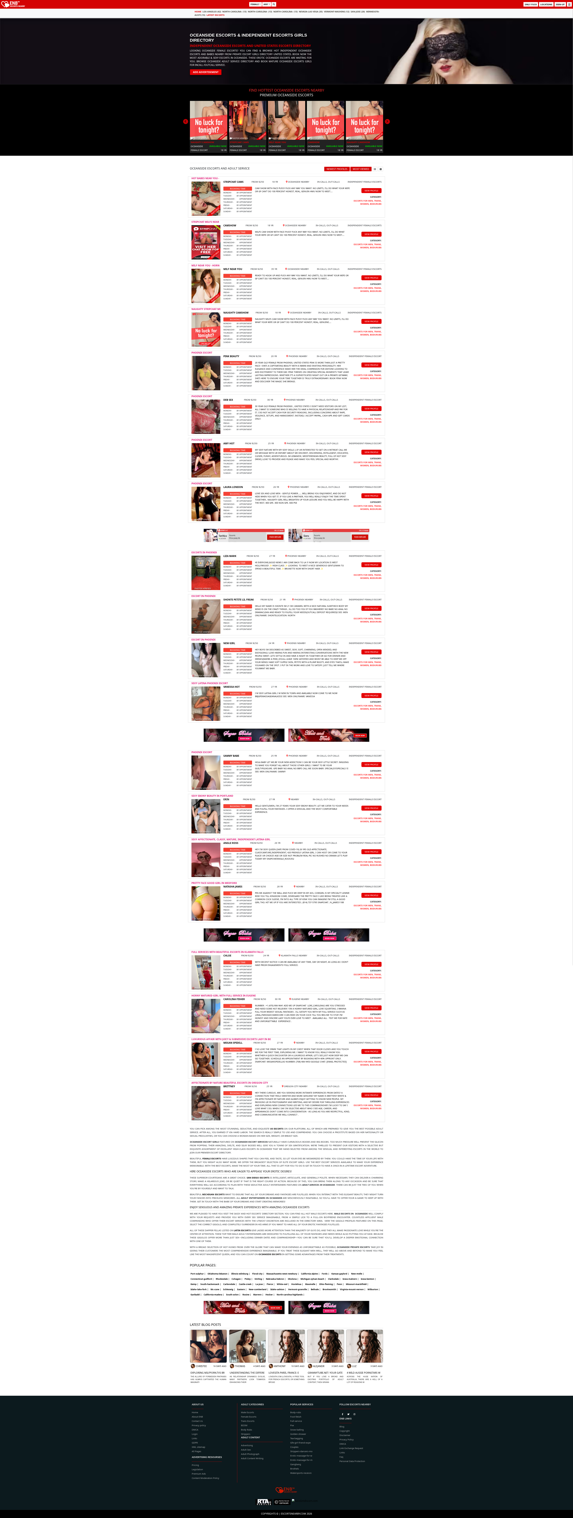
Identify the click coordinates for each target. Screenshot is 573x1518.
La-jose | (260, 1284)
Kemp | (194, 1284)
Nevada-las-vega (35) (311, 11)
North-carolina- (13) (234, 11)
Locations (546, 4)
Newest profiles (337, 169)
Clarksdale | (334, 1278)
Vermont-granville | (298, 1289)
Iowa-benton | (368, 1278)
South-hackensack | (210, 1284)
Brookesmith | (330, 1289)
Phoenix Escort (201, 352)
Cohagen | (237, 1278)
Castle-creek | (246, 1284)
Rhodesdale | (222, 1278)
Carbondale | (230, 1284)
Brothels (294, 1468)
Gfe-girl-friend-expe (300, 1442)
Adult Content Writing (252, 1458)
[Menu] (569, 4)
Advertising (247, 1445)
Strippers (245, 1433)
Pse (292, 1425)
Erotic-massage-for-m (301, 1459)
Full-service (296, 1420)
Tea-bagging (296, 1438)
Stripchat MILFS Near (205, 222)
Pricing (195, 1465)
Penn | (340, 1284)
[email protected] (336, 1061)
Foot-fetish (295, 1416)
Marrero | (258, 1294)
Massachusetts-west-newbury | (282, 1273)
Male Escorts (247, 1412)
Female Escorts (248, 1416)
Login (195, 1433)
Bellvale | (316, 1289)
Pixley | (248, 1278)
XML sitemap (198, 1446)
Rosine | (246, 1294)
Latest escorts (215, 14)
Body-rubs (295, 1412)
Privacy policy (199, 1425)
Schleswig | (229, 1289)
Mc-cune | (216, 1289)
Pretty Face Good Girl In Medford (214, 883)
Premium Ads (199, 1473)
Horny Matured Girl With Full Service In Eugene (223, 995)
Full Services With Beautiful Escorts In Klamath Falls (227, 952)
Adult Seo (246, 1449)
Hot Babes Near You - (205, 178)
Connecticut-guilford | (202, 1278)
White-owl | (283, 1284)
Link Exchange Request (351, 1448)
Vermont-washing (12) (336, 11)
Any (266, 4)
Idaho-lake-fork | (199, 1289)
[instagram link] (354, 1414)
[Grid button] (380, 169)
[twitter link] (342, 1414)
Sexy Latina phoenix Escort (209, 683)
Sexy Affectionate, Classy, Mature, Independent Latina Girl (230, 839)
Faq (341, 1456)
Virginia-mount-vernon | (352, 1289)
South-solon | (233, 1294)
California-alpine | (310, 1273)
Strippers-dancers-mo (301, 1451)
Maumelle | (311, 1284)
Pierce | (271, 1284)
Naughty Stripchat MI (205, 309)
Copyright (344, 1430)
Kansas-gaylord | (340, 1273)
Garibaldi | (196, 1294)
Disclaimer (344, 1435)
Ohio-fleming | (327, 1284)
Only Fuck (531, 4)
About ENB (197, 1416)
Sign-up (560, 4)
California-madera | (214, 1294)
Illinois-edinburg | (240, 1273)
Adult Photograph (250, 1453)
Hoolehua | (297, 1284)
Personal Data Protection (352, 1461)
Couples (294, 1446)
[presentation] (185, 121)
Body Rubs (246, 1429)
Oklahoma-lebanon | (218, 1273)
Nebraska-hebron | (276, 1278)
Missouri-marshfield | (357, 1284)
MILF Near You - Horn (205, 265)
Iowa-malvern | (351, 1278)
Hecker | (270, 1294)
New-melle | (357, 1273)
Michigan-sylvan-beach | (313, 1278)
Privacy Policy (346, 1439)
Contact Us (197, 1420)
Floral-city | (258, 1273)
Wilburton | (374, 1289)
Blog (341, 1426)
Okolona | (293, 1278)
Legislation (197, 1469)
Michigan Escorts (213, 1194)
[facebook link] (348, 1414)
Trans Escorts (247, 1420)
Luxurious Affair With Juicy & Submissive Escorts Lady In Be (231, 1039)
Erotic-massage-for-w (301, 1455)
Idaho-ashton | (278, 1289)
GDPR (195, 1442)
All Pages (196, 1451)
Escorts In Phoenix (204, 552)
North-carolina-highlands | (290, 1294)
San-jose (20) (358, 11)
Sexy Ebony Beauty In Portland (212, 795)
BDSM (244, 1425)
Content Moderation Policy (205, 1477)
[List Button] (374, 169)
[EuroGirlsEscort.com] (304, 1502)
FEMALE (255, 4)
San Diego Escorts (258, 1177)
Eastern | (242, 1289)
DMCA (195, 1429)
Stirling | (259, 1278)
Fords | (325, 1273)
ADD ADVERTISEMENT (205, 72)
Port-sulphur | (198, 1273)
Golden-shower (298, 1433)
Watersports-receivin (301, 1472)
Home (198, 11)
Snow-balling (297, 1429)
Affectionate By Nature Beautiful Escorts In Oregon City (229, 1082)
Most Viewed (361, 169)
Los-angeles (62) (211, 11)
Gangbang (295, 1464)
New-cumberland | (258, 1289)
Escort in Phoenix (203, 596)
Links (194, 1438)
